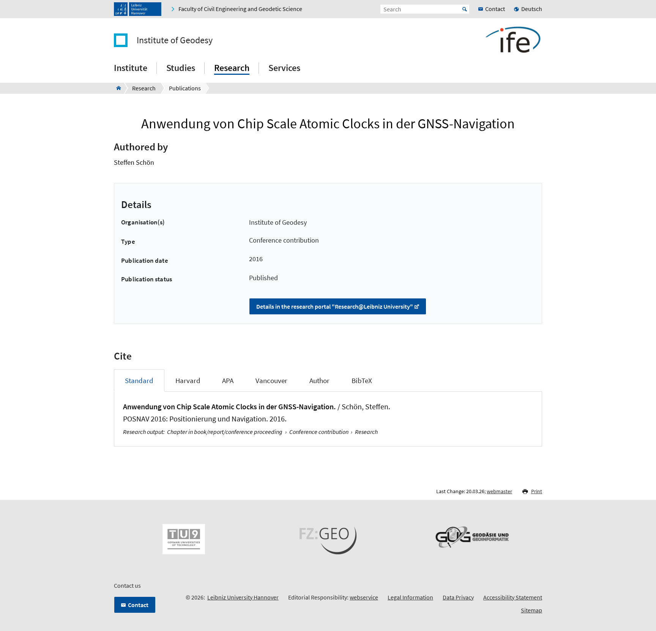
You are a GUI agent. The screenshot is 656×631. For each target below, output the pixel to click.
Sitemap (531, 610)
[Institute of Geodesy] (116, 88)
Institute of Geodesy (175, 40)
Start (464, 9)
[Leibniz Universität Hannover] (137, 9)
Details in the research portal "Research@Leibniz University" (334, 306)
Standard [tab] (139, 380)
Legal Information (410, 597)
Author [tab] (319, 380)
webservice (364, 597)
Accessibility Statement (512, 597)
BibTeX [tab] (362, 380)
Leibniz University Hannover (243, 597)
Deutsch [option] (531, 9)
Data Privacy (458, 597)
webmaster (499, 491)
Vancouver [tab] (271, 380)
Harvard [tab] (187, 380)
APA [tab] (227, 380)
